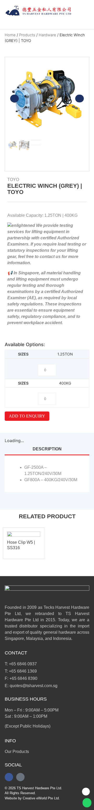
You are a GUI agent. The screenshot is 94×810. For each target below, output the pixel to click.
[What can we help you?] (83, 11)
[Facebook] (9, 777)
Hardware (47, 35)
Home (10, 35)
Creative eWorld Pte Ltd (41, 798)
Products (27, 35)
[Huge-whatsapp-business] (20, 777)
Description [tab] (47, 449)
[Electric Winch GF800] (47, 98)
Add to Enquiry (27, 416)
